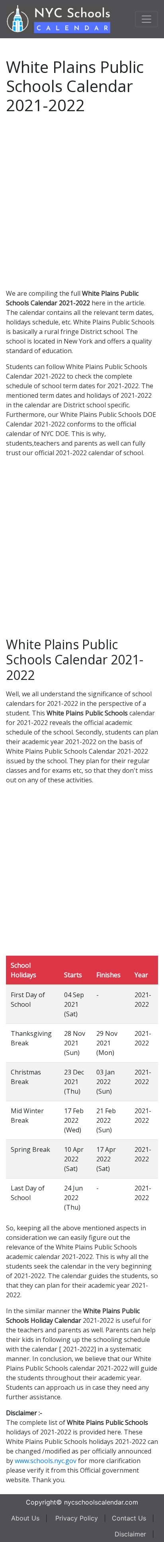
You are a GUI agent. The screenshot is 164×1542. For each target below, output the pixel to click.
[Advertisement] (82, 200)
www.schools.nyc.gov (45, 1460)
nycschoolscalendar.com (101, 1502)
